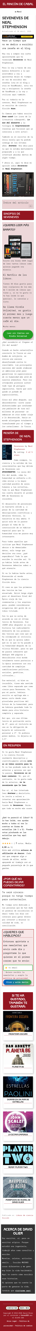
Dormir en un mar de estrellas (18, 1100)
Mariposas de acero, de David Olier (18, 1201)
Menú (19, 11)
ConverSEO (25, 1315)
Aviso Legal (12, 1321)
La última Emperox (18, 1134)
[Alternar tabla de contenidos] (29, 206)
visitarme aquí (23, 1290)
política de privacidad (15, 978)
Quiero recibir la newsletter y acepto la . (16, 975)
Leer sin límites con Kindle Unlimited (18, 334)
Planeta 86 (18, 1067)
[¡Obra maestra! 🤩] (12, 843)
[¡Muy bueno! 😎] (10, 843)
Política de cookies (23, 1326)
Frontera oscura (18, 1034)
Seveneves (19, 446)
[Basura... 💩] (3, 843)
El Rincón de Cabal (18, 4)
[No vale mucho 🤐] (5, 843)
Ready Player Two (18, 1167)
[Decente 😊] (7, 843)
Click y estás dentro (17, 982)
